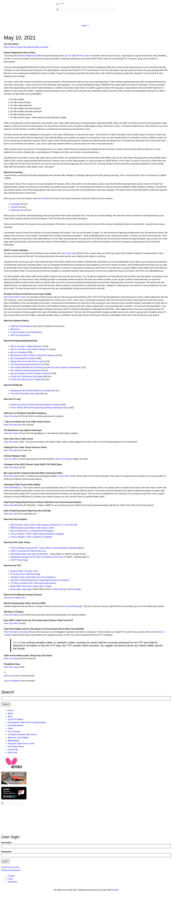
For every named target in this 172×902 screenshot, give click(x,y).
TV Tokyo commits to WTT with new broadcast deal (33, 583)
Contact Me (13, 750)
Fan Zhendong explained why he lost (26, 364)
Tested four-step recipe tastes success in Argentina (32, 577)
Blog (10, 716)
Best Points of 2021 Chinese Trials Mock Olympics (32, 355)
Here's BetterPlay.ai (12, 488)
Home (84, 26)
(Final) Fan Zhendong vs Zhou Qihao (26, 376)
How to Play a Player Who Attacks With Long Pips (26, 47)
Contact (11, 876)
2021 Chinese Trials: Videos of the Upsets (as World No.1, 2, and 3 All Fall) (43, 525)
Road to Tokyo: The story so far (24, 571)
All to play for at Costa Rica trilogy (25, 574)
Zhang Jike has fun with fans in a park (27, 361)
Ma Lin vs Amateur (18, 352)
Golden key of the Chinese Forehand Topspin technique (35, 405)
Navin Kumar (43, 198)
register (15, 681)
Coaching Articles (16, 725)
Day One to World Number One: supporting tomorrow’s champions (39, 580)
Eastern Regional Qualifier (30, 56)
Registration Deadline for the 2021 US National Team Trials (36, 557)
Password (6, 852)
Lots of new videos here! (14, 598)
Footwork (14, 207)
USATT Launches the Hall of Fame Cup (28, 551)
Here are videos (11, 459)
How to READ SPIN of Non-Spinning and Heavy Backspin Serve (39, 408)
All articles (12, 882)
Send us (7, 676)
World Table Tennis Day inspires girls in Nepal (30, 586)
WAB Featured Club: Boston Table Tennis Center (32, 528)
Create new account (10, 867)
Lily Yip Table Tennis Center (76, 56)
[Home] (61, 4)
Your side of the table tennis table (25, 393)
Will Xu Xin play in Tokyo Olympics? (26, 346)
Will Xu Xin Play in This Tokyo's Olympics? (29, 349)
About (10, 713)
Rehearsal (15, 329)
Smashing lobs (17, 210)
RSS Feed (12, 753)
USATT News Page (19, 560)
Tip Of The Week (15, 719)
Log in (6, 681)
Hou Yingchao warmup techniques (25, 370)
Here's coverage (63, 459)
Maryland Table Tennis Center (21, 743)
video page (26, 589)
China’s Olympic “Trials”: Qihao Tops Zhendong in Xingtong (36, 534)
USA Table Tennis (16, 746)
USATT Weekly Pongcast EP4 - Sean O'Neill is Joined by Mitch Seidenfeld (43, 548)
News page (15, 589)
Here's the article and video (16, 632)
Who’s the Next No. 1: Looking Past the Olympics (32, 531)
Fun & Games (14, 731)
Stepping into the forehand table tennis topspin (31, 390)
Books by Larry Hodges (18, 737)
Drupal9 (114, 890)
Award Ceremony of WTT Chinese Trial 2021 (30, 373)
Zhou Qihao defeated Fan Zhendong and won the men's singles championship (45, 367)
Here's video (64, 476)
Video (10, 728)
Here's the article (11, 425)
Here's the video (69, 253)
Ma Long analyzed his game (23, 358)
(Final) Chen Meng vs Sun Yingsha (26, 379)
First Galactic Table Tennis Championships (27, 722)
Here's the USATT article (15, 297)
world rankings (59, 589)
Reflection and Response (21, 326)
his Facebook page (73, 606)
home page (76, 589)
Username (6, 843)
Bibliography (13, 740)
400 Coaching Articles (20, 335)
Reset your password (10, 870)
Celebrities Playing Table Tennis (22, 734)
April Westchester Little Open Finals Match (29, 554)
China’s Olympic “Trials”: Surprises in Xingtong (31, 537)
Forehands (15, 204)
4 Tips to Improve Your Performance (26, 332)
